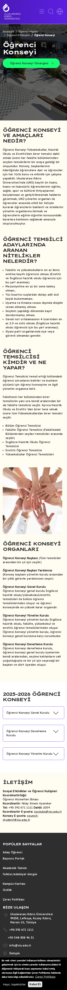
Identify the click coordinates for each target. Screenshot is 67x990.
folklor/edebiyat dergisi (20, 874)
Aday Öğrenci (12, 852)
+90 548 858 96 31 (21, 937)
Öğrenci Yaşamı (28, 31)
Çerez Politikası (13, 899)
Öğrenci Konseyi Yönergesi (29, 63)
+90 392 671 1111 (21, 929)
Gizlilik (7, 890)
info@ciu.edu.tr (20, 945)
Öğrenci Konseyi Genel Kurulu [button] (27, 712)
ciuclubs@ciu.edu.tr (48, 811)
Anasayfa (8, 31)
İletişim (14, 953)
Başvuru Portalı (13, 858)
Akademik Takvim (15, 868)
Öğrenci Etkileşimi (18, 35)
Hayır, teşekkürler (14, 984)
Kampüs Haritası (14, 883)
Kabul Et (35, 984)
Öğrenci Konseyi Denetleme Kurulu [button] (26, 733)
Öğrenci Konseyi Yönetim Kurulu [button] (29, 753)
